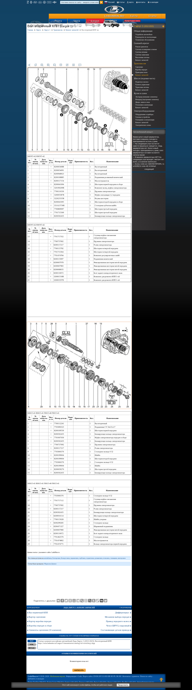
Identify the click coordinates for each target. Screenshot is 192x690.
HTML (32, 644)
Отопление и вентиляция (144, 105)
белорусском (65, 558)
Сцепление (139, 67)
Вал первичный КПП (38, 612)
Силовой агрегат (141, 43)
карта (131, 2)
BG (97, 676)
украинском (74, 558)
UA (103, 676)
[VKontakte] (58, 600)
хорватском (90, 558)
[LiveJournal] (90, 600)
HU (120, 676)
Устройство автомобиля (143, 34)
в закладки (154, 2)
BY (100, 676)
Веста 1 (100, 682)
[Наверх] (161, 681)
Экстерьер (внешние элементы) (146, 97)
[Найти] (101, 2)
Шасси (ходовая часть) (144, 78)
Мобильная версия (57, 676)
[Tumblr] (93, 600)
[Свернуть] (163, 26)
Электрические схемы (143, 125)
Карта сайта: (88, 676)
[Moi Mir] (74, 600)
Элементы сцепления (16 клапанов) (45, 630)
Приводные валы (141, 72)
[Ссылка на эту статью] (67, 64)
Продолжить (123, 685)
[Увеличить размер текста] (48, 64)
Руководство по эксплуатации (145, 37)
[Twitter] (66, 600)
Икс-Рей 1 (129, 682)
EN (94, 676)
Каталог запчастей (141, 60)
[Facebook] (62, 600)
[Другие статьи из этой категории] (61, 64)
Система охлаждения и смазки (146, 49)
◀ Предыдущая (33, 607)
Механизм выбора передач (117, 617)
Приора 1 (86, 682)
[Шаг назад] (29, 64)
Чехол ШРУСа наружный (117, 626)
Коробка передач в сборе (40, 626)
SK (117, 676)
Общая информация (143, 31)
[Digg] (101, 600)
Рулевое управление (142, 85)
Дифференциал (122, 612)
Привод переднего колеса (117, 621)
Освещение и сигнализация (144, 120)
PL (115, 676)
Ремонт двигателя (141, 47)
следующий (149, 169)
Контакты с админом (131, 676)
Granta (153, 16)
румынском (98, 558)
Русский (111, 2)
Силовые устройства (142, 117)
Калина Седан (55, 682)
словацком (113, 558)
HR (109, 676)
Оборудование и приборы (144, 114)
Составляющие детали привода (115, 630)
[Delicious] (97, 600)
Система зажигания (142, 55)
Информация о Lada (74, 676)
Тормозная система (142, 87)
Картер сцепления (37, 617)
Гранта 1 (71, 682)
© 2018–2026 (38, 676)
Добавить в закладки (36, 679)
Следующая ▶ (125, 607)
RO (112, 676)
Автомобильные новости (145, 682)
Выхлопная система (142, 57)
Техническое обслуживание (144, 40)
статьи (122, 2)
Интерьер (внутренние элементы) (147, 100)
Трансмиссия (140, 63)
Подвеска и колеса (141, 82)
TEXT (31, 641)
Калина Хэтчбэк (37, 682)
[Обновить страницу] (35, 64)
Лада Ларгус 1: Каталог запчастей (79, 607)
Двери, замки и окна (142, 102)
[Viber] (82, 600)
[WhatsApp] (86, 600)
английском (48, 558)
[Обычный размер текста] (54, 64)
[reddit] (105, 600)
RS (106, 676)
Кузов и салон (140, 93)
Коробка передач (141, 70)
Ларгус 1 (144, 26)
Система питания (141, 52)
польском (106, 558)
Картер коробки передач (40, 621)
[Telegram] (78, 600)
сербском (82, 558)
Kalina (134, 16)
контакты (141, 2)
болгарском (56, 558)
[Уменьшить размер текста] (42, 64)
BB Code (32, 648)
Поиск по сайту (146, 676)
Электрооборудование (144, 111)
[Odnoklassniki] (70, 600)
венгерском (122, 558)
